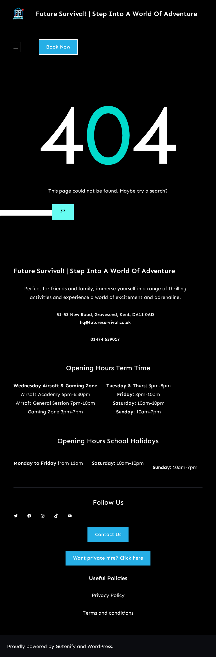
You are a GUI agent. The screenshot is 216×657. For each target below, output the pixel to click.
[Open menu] (16, 47)
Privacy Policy (108, 595)
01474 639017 (105, 339)
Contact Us (108, 534)
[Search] (63, 212)
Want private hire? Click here (108, 558)
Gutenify (66, 646)
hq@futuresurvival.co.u (104, 322)
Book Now (58, 47)
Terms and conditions (108, 613)
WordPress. (100, 646)
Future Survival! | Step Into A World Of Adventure (116, 14)
